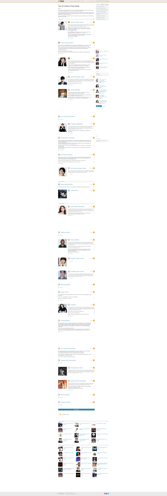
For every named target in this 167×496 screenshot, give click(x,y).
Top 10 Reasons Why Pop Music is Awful (85, 458)
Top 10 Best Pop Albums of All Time (68, 458)
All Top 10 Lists (60, 4)
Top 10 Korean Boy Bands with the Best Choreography (68, 469)
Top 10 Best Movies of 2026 (100, 6)
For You (82, 1)
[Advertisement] (76, 108)
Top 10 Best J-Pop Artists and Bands (68, 463)
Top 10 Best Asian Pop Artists (68, 452)
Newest (75, 1)
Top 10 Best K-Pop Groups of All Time (68, 424)
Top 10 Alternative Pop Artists (86, 452)
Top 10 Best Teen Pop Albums (86, 463)
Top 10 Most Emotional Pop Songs (102, 453)
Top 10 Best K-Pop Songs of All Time (84, 424)
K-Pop (68, 4)
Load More (76, 409)
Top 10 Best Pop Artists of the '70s (86, 474)
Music (63, 4)
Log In (92, 1)
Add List (78, 1)
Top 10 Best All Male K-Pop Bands (101, 429)
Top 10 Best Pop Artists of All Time (86, 448)
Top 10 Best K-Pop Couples (101, 423)
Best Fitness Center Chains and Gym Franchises (101, 14)
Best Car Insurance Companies (100, 11)
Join (94, 1)
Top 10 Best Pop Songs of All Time (68, 448)
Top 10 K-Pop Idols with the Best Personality (84, 440)
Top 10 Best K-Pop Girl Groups (67, 429)
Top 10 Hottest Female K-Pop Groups (101, 440)
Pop (65, 4)
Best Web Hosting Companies (100, 19)
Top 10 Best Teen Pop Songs (103, 457)
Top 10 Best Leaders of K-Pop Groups (67, 440)
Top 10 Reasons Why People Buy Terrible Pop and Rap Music (103, 464)
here (99, 141)
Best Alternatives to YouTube (100, 17)
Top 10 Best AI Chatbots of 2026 (101, 8)
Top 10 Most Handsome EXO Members (84, 429)
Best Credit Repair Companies (100, 15)
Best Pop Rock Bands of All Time (102, 448)
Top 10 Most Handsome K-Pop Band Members (84, 434)
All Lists (72, 1)
